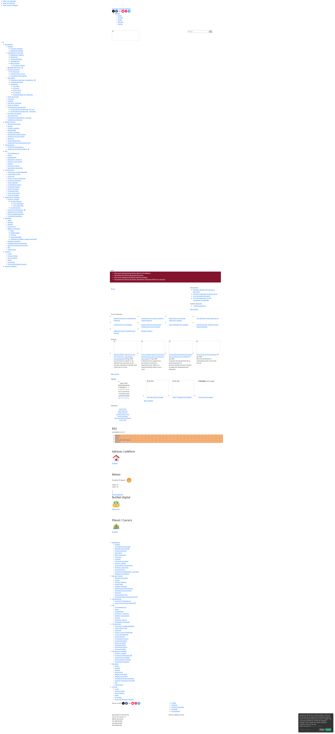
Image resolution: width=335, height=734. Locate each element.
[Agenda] (118, 381)
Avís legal (174, 709)
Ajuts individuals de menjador (178, 325)
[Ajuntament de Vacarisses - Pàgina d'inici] (125, 35)
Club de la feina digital (205, 397)
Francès (120, 24)
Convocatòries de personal (124, 565)
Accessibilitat (175, 711)
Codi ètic (117, 559)
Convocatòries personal (123, 440)
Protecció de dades (177, 707)
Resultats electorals (121, 549)
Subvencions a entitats (122, 658)
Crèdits (173, 703)
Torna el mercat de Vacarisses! (206, 355)
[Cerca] (210, 31)
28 (125, 396)
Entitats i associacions (122, 616)
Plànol (117, 609)
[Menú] (3, 42)
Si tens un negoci (120, 643)
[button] (116, 289)
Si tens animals (120, 637)
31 (119, 398)
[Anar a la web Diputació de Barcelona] (196, 725)
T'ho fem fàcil (116, 624)
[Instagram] (126, 11)
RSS (116, 683)
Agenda (117, 436)
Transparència (116, 599)
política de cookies (316, 726)
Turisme (114, 687)
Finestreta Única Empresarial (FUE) (126, 597)
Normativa (118, 553)
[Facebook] (116, 11)
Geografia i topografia (122, 622)
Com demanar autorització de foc (207, 318)
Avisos (117, 438)
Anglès (120, 20)
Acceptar (328, 729)
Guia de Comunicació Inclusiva (125, 681)
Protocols (118, 557)
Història (117, 618)
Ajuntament (116, 542)
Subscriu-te (116, 509)
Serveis (117, 580)
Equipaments (119, 612)
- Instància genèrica (199, 306)
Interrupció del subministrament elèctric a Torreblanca (132, 273)
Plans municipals (120, 555)
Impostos (118, 593)
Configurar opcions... (306, 729)
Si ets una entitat (120, 649)
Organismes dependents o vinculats (127, 572)
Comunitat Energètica (122, 662)
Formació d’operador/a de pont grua (205, 294)
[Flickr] (119, 11)
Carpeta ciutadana (121, 586)
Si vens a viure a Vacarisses (124, 632)
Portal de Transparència (123, 601)
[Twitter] (113, 11)
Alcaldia (117, 545)
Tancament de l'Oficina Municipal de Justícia (128, 275)
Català (120, 16)
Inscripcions (119, 672)
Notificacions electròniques (124, 588)
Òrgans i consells (120, 653)
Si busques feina (120, 645)
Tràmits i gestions (120, 582)
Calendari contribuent (122, 574)
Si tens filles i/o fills (121, 628)
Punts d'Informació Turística (124, 699)
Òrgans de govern (121, 551)
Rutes (117, 695)
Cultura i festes (120, 691)
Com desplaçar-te (120, 607)
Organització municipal (122, 547)
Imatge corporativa (121, 676)
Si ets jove (118, 630)
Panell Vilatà (119, 584)
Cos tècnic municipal (121, 561)
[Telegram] (129, 11)
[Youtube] (123, 11)
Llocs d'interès (119, 693)
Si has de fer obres (121, 647)
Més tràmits (194, 309)
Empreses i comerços (122, 614)
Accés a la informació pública (124, 603)
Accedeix (115, 463)
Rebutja (322, 729)
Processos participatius (122, 655)
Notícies (117, 442)
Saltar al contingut (9, 3)
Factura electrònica (121, 595)
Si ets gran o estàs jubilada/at (124, 626)
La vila (117, 689)
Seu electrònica (120, 570)
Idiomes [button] (117, 14)
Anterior (115, 495)
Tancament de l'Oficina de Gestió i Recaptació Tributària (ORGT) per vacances (139, 279)
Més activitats (148, 401)
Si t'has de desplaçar (121, 635)
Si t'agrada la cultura (121, 639)
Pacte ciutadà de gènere (123, 660)
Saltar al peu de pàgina (10, 5)
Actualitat (115, 664)
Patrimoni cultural (121, 620)
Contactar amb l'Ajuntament (121, 9)
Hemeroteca (119, 685)
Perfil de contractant (121, 568)
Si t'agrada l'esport (121, 641)
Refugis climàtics (146, 331)
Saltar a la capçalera (9, 1)
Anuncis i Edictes (120, 563)
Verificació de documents (123, 591)
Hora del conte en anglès (155, 397)
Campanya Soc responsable (123, 325)
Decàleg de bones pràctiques (124, 678)
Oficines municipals (121, 578)
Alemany (120, 22)
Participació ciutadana (119, 651)
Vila (113, 605)
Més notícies (115, 374)
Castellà (120, 18)
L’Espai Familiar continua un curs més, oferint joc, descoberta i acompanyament (124, 357)
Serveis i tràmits (117, 576)
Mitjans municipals (121, 674)
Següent (120, 495)
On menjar (118, 697)
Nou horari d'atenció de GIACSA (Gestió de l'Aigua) (130, 277)
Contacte (174, 705)
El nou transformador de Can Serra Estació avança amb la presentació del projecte (153, 357)
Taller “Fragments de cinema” (182, 397)
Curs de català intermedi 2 (201, 296)
